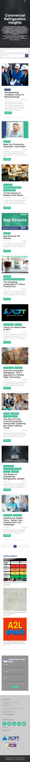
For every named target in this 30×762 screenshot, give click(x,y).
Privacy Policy (5, 727)
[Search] (26, 55)
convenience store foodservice (14, 279)
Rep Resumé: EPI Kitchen (11, 237)
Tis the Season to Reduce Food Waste (13, 194)
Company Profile (6, 730)
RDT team (7, 141)
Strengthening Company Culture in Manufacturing (14, 94)
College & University (10, 416)
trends (7, 89)
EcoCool (6, 471)
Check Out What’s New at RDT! (14, 328)
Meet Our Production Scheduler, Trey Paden (14, 145)
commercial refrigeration (12, 187)
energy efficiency (9, 190)
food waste (8, 185)
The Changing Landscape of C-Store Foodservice (14, 284)
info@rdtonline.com (10, 714)
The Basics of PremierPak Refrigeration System (13, 476)
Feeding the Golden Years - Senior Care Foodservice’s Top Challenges (13, 521)
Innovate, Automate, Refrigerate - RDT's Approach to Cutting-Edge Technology (13, 373)
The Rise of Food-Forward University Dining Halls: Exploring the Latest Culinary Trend (14, 423)
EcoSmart (7, 276)
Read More (8, 112)
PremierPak (14, 413)
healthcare (8, 515)
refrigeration (8, 324)
